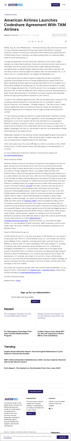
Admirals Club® (30, 201)
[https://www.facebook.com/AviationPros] (49, 408)
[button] (5, 4)
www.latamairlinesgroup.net (30, 272)
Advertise (12, 432)
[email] (42, 41)
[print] (66, 41)
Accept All (62, 437)
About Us (6, 432)
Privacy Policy (32, 432)
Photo (18, 280)
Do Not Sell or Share (21, 432)
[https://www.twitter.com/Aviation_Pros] (52, 408)
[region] (35, 437)
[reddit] (38, 41)
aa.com (29, 186)
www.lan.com (35, 270)
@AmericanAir (35, 218)
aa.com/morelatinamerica (13, 155)
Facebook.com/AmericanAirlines (16, 221)
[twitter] (35, 41)
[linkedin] (32, 41)
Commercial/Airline (10, 14)
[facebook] (29, 41)
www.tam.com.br (49, 270)
